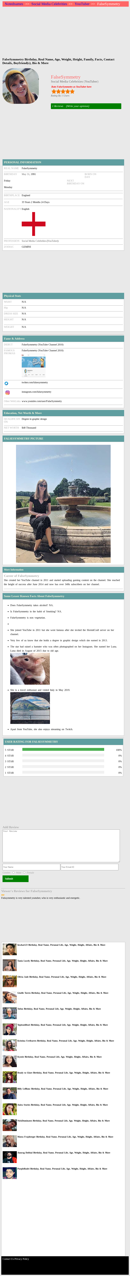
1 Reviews (57, 106)
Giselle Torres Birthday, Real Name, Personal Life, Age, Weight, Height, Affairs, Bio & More (62, 993)
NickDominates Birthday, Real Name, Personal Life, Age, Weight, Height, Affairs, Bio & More (63, 1121)
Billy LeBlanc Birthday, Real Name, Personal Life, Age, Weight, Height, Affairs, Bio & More (62, 1089)
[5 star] (72, 91)
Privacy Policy (21, 1259)
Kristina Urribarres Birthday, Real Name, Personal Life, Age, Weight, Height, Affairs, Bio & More (65, 1041)
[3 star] (63, 91)
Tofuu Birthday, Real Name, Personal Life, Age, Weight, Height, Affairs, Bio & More (59, 1009)
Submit (9, 878)
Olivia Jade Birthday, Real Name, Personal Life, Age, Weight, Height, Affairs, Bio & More (61, 977)
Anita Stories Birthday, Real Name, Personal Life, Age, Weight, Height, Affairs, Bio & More (62, 1105)
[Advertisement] (66, 30)
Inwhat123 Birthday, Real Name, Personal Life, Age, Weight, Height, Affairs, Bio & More (61, 945)
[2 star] (58, 91)
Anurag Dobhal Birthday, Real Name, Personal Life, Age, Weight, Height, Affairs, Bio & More (63, 1153)
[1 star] (54, 91)
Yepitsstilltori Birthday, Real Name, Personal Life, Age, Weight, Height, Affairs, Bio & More (62, 1025)
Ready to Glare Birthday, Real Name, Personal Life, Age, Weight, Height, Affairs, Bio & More (63, 1073)
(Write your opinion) (77, 106)
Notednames (14, 4)
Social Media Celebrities (49, 4)
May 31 (25, 174)
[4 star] (67, 91)
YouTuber (82, 4)
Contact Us (8, 1259)
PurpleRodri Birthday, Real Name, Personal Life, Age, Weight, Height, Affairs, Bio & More (62, 1169)
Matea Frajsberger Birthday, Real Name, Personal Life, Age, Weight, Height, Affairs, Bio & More (65, 1137)
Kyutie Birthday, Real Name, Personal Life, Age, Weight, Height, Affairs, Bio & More (59, 1057)
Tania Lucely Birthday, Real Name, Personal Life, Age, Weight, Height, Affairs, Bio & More (62, 961)
